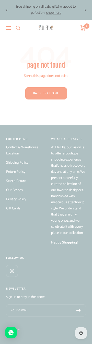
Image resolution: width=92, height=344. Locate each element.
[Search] (18, 28)
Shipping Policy (17, 163)
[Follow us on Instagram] (12, 271)
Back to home (46, 93)
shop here (53, 13)
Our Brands (14, 190)
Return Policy (15, 172)
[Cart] (83, 28)
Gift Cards (13, 208)
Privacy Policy (16, 199)
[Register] (78, 310)
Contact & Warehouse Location (22, 150)
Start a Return (16, 181)
